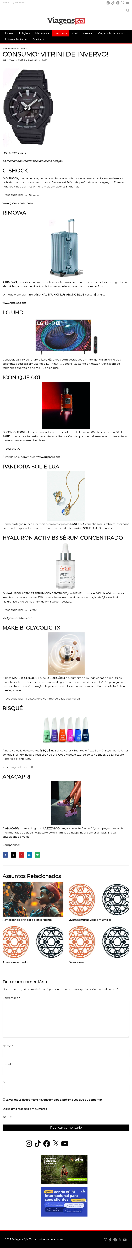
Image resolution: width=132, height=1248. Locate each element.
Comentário (11, 997)
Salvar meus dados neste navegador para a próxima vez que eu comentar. (54, 1099)
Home (6, 2)
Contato (38, 39)
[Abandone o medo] (33, 943)
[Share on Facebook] (5, 855)
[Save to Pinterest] (21, 855)
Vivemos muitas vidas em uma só (90, 919)
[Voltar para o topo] (127, 1243)
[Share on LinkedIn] (29, 855)
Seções (60, 33)
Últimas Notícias (16, 39)
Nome (8, 1046)
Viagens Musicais (109, 33)
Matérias (41, 33)
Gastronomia (81, 33)
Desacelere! (76, 962)
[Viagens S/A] (66, 21)
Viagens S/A (15, 60)
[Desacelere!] (99, 943)
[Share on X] (13, 855)
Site (5, 1082)
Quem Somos (19, 2)
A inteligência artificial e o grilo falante (27, 919)
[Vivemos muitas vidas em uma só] (99, 900)
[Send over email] (37, 855)
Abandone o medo (15, 962)
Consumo (23, 48)
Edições (24, 33)
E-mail (8, 1064)
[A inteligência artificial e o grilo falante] (33, 900)
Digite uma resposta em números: (25, 1108)
